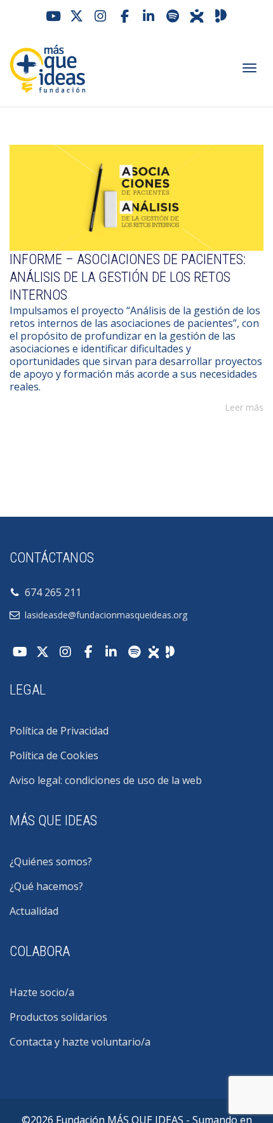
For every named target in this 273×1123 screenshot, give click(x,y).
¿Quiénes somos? (51, 861)
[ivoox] (196, 15)
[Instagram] (100, 15)
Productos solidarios (58, 1017)
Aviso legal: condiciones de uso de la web (106, 780)
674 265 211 (50, 592)
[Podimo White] (170, 651)
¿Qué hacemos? (46, 886)
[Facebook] (124, 15)
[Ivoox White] (154, 651)
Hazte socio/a (42, 992)
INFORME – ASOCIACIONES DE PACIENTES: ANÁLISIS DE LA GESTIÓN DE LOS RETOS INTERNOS (128, 277)
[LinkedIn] (148, 15)
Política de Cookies (54, 755)
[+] (136, 198)
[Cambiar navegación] (249, 68)
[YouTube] (52, 15)
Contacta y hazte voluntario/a (80, 1042)
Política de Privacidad (59, 731)
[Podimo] (221, 15)
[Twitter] (76, 15)
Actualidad (34, 911)
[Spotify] (172, 15)
